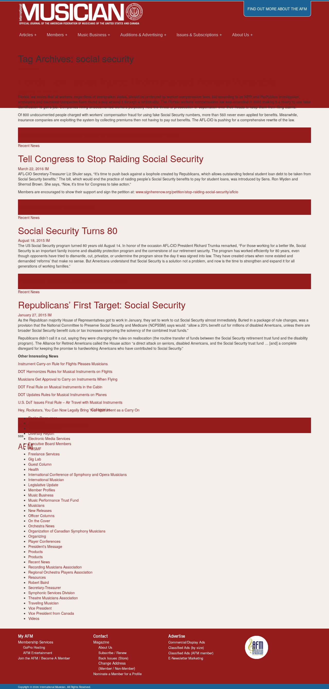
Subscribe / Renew (112, 652)
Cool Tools (36, 423)
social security (127, 135)
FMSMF (34, 448)
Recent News (29, 68)
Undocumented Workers (158, 135)
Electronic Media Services (49, 438)
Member (106, 668)
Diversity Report (41, 433)
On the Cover (39, 520)
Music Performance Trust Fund (53, 500)
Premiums (90, 135)
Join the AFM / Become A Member (44, 658)
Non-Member (124, 668)
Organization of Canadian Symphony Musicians (66, 531)
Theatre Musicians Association (53, 597)
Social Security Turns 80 (67, 230)
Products (35, 551)
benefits (24, 135)
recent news (62, 207)
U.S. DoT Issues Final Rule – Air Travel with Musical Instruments (70, 402)
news (37, 207)
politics (46, 207)
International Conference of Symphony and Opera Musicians (77, 474)
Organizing (37, 536)
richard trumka (84, 281)
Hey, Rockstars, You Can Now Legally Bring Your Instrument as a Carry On (79, 409)
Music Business (40, 495)
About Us (105, 647)
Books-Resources (42, 417)
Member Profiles (41, 489)
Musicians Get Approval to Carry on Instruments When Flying (68, 379)
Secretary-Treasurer (44, 587)
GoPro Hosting (34, 647)
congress (25, 207)
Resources (37, 577)
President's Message (45, 546)
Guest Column (40, 464)
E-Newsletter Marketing (185, 658)
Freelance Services (44, 453)
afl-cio (23, 281)
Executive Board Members (49, 443)
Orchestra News (41, 525)
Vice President (40, 608)
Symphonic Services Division (51, 592)
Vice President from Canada (51, 613)
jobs (68, 135)
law (74, 135)
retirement (64, 281)
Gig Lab (34, 459)
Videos (33, 618)
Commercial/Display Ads (186, 642)
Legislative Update (43, 484)
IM (54, 91)
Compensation (42, 135)
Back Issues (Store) (113, 658)
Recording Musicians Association (55, 566)
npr (79, 135)
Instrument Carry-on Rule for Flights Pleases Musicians (63, 363)
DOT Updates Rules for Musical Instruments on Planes (63, 394)
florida (59, 135)
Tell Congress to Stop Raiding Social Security (111, 158)
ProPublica (107, 135)
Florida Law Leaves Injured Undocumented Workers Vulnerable (147, 81)
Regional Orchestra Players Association (60, 572)
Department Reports (44, 428)
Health (33, 469)
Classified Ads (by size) (186, 647)
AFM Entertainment (37, 652)
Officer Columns (41, 515)
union (123, 281)
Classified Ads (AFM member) (190, 652)
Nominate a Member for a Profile (117, 673)
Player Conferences (44, 541)
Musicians (36, 505)
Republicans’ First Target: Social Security (102, 304)
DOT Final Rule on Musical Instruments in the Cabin (60, 386)
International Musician (46, 479)
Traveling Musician (43, 602)
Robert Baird (38, 582)
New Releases (40, 510)
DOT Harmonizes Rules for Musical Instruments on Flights (65, 371)
